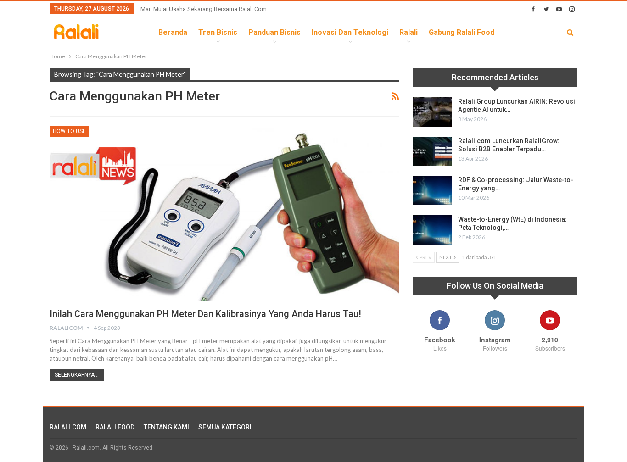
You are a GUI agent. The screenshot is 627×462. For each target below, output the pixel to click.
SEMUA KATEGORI (225, 427)
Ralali (408, 32)
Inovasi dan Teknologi (350, 32)
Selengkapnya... (77, 375)
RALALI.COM (68, 427)
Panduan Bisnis (274, 32)
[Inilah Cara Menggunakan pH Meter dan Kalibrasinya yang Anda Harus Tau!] (224, 213)
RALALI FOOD (114, 427)
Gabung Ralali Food (461, 32)
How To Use (69, 131)
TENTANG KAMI (166, 427)
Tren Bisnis (217, 32)
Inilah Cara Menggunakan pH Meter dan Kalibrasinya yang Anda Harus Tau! (205, 313)
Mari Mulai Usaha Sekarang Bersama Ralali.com (203, 9)
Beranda (172, 32)
